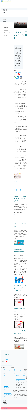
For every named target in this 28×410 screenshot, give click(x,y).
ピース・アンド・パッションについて (9, 382)
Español (4, 21)
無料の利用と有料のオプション (18, 371)
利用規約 (5, 392)
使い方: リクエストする (7, 370)
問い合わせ (17, 181)
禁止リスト (5, 390)
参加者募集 (6, 35)
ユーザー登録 (5, 10)
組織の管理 (18, 376)
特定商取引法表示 (6, 387)
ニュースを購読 (17, 72)
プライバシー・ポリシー (7, 393)
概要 (4, 369)
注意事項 (5, 389)
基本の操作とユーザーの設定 (20, 375)
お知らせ (17, 190)
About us (6, 27)
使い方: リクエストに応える (18, 370)
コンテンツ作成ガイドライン (8, 395)
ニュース (6, 30)
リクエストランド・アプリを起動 (6, 365)
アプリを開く (4, 408)
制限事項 (5, 396)
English (4, 18)
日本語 (4, 19)
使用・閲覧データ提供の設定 (8, 394)
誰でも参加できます (7, 32)
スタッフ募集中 (6, 386)
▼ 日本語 (15, 398)
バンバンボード (6, 371)
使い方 (5, 376)
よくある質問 (18, 380)
